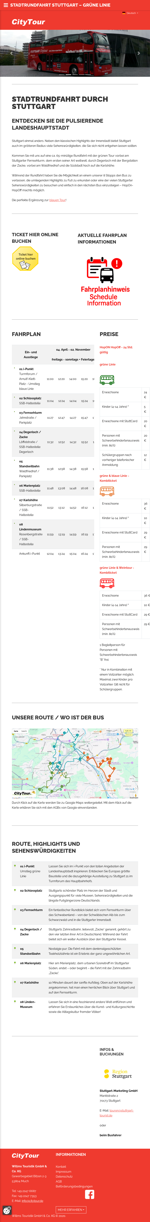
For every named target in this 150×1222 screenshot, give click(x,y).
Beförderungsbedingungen (74, 1186)
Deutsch (131, 13)
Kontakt (61, 1166)
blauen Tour (57, 200)
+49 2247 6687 (26, 1191)
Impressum (63, 1171)
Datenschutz (64, 1176)
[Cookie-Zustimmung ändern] (7, 1210)
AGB (59, 1181)
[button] (11, 53)
